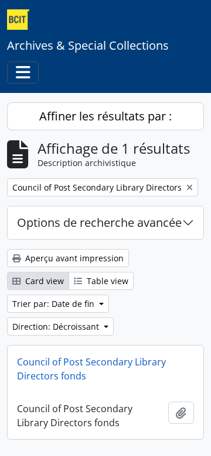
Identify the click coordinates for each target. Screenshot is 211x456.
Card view (43, 280)
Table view (106, 280)
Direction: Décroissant (56, 326)
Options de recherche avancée (99, 222)
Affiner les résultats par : (105, 116)
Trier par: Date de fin (54, 303)
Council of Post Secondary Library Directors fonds (91, 368)
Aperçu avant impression (73, 258)
